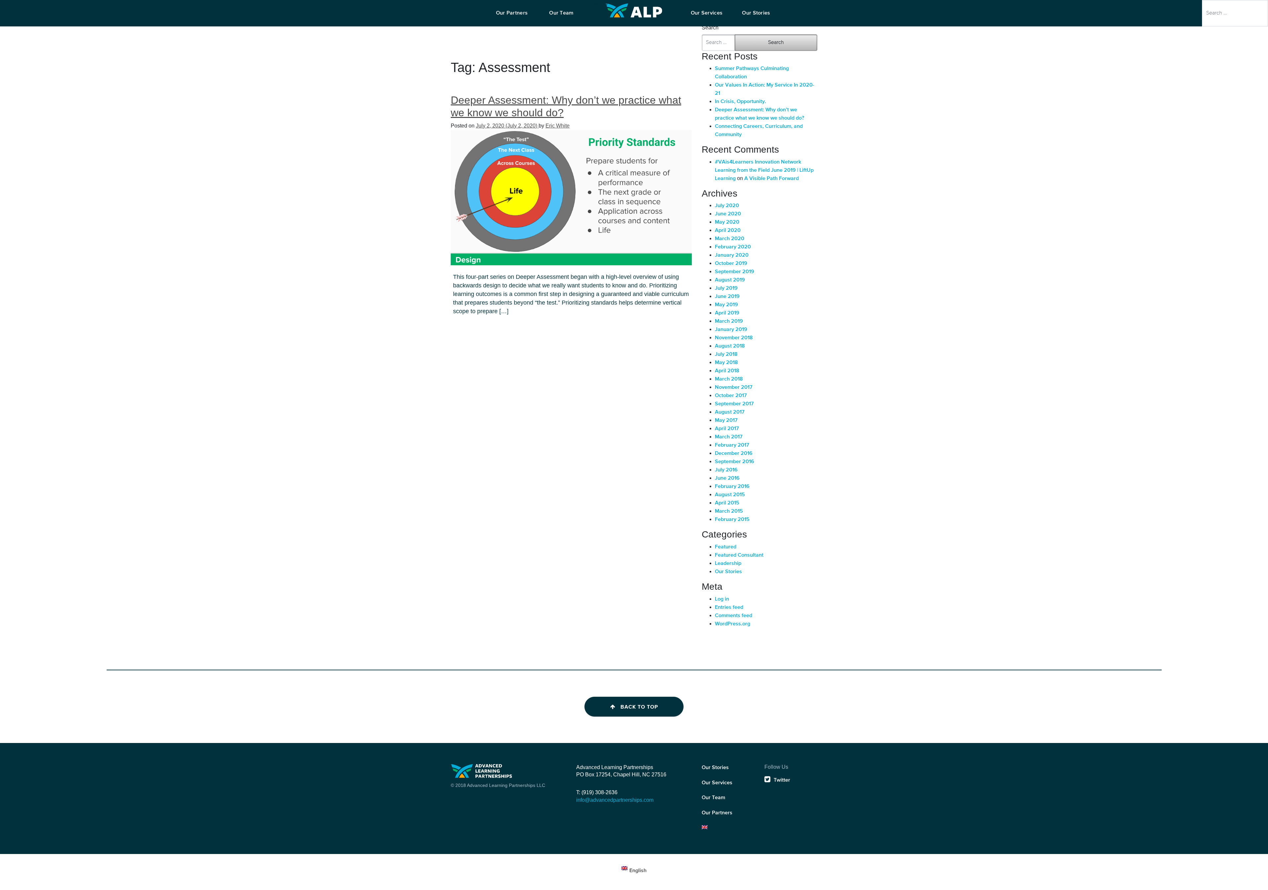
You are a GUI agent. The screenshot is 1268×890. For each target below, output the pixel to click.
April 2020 (728, 230)
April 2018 (727, 371)
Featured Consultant (739, 555)
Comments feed (733, 615)
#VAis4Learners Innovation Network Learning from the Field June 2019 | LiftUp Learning (764, 170)
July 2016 (726, 470)
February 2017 (732, 445)
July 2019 (726, 288)
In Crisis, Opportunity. (740, 101)
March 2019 (729, 321)
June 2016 (727, 478)
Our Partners (717, 813)
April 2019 (727, 313)
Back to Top (639, 707)
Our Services (717, 783)
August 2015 (730, 495)
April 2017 (727, 428)
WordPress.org (732, 624)
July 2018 (726, 354)
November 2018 (734, 338)
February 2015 (732, 519)
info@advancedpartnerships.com (614, 800)
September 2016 (734, 461)
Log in (722, 599)
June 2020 (728, 214)
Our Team (713, 797)
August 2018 (730, 346)
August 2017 (730, 412)
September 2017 (734, 404)
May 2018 (726, 362)
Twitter (782, 780)
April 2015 (727, 503)
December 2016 (734, 453)
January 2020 (732, 255)
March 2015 (729, 511)
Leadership (728, 563)
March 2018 (729, 379)
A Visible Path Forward (771, 178)
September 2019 (734, 272)
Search (599, 4)
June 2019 (727, 296)
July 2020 (727, 205)
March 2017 (729, 437)
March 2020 (729, 238)
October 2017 (731, 395)
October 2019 (731, 263)
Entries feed (729, 607)
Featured (725, 547)
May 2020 (727, 222)
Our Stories (728, 572)
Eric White (558, 126)
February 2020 (733, 247)
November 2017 (734, 387)
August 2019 (730, 280)
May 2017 (726, 420)
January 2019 (731, 329)
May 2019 (726, 305)
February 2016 (732, 486)
